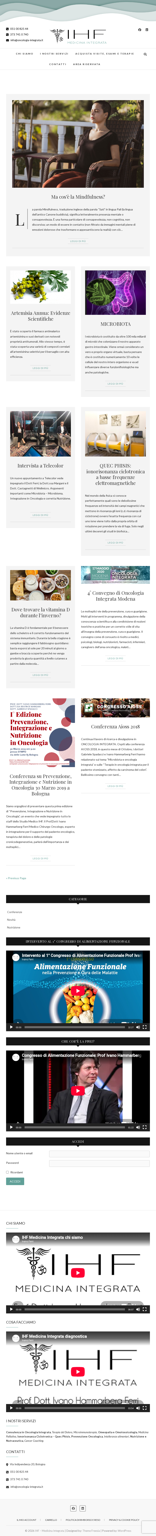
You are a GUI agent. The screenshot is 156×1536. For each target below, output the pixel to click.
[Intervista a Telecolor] (40, 434)
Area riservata (87, 64)
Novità (11, 919)
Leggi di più (78, 241)
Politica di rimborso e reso (83, 1519)
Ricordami (16, 1172)
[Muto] (138, 1027)
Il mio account (26, 1519)
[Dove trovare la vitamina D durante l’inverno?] (40, 585)
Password (12, 1162)
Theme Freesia (91, 1530)
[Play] (11, 1027)
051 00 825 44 (19, 28)
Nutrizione (13, 927)
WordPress (124, 1530)
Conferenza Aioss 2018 (115, 726)
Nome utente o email (19, 1153)
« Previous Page (16, 878)
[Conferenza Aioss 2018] (115, 707)
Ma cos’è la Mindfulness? (78, 196)
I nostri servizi (54, 53)
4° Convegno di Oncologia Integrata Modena (115, 596)
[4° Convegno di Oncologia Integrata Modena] (115, 575)
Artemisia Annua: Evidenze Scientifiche (40, 316)
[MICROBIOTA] (115, 292)
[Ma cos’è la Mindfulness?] (78, 144)
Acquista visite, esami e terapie (104, 53)
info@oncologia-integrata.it (26, 40)
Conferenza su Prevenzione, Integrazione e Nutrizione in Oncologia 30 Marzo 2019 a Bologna (40, 785)
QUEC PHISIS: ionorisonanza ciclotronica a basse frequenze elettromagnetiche (115, 474)
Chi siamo (25, 53)
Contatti (57, 64)
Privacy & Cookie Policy (124, 1519)
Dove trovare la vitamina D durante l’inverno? (40, 612)
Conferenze (14, 912)
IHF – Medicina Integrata (49, 1530)
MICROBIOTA (116, 323)
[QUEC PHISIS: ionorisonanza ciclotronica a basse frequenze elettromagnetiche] (115, 434)
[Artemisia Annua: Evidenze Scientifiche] (40, 287)
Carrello (51, 1519)
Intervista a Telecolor (40, 465)
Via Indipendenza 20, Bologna (27, 1464)
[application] (78, 991)
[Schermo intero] (145, 1027)
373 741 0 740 (19, 34)
